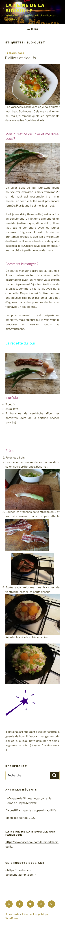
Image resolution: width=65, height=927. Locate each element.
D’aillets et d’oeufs (20, 58)
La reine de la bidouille (25, 8)
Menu (34, 28)
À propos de (12, 914)
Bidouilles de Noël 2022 (20, 817)
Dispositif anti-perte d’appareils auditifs (30, 810)
